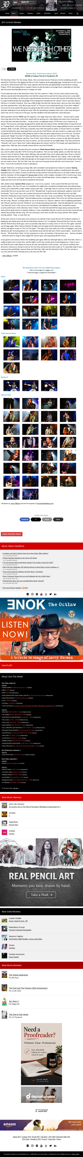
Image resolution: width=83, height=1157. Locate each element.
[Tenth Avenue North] (11, 341)
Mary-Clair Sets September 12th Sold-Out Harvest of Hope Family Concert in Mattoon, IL (31, 567)
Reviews (30, 13)
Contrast (12, 948)
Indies (38, 13)
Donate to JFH (36, 1139)
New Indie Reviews (11, 911)
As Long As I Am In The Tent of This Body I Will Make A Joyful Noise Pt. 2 (34, 706)
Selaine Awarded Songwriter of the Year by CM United (20, 558)
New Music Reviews (11, 797)
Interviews (47, 13)
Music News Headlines (13, 546)
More (70, 13)
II (9, 816)
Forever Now (13, 825)
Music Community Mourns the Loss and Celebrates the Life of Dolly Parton (26, 576)
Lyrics (56, 13)
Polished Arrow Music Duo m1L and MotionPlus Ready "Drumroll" (23, 581)
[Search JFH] (77, 13)
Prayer (44, 1139)
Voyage (11, 834)
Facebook (25, 519)
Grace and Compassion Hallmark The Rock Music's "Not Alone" (23, 572)
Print (58, 519)
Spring (23, 82)
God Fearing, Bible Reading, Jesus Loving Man (25, 939)
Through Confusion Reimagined (20, 930)
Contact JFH (26, 1137)
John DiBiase (7, 256)
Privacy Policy (75, 1154)
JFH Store (25, 1139)
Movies (63, 13)
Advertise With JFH (63, 1137)
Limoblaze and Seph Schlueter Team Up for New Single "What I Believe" (26, 553)
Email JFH (36, 1137)
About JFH (17, 1137)
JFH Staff (51, 1137)
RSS (26, 588)
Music (14, 13)
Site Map (44, 1137)
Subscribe (51, 1139)
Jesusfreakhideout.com (45, 503)
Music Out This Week (12, 676)
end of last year (55, 82)
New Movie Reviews (12, 965)
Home (6, 13)
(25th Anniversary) (28, 988)
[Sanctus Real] (11, 403)
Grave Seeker (14, 957)
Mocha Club (33, 175)
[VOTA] (11, 285)
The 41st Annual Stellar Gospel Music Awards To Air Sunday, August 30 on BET (28, 562)
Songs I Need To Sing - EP (18, 921)
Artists (21, 13)
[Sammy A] (11, 385)
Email (47, 519)
